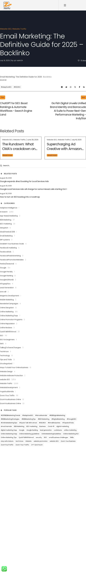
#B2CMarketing (43, 419)
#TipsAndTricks (68, 423)
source (3, 80)
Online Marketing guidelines (29, 434)
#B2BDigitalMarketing (57, 415)
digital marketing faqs (9, 430)
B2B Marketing (19, 426)
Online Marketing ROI (70, 434)
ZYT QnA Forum (37, 445)
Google (21, 430)
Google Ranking (32, 430)
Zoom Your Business (68, 441)
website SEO (5, 29)
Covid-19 (51, 426)
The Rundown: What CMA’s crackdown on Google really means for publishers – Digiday (18, 146)
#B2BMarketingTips (29, 419)
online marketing (70, 430)
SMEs (72, 437)
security (39, 437)
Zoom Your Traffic (22, 445)
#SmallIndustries (54, 423)
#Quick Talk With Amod (28, 423)
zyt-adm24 (18, 60)
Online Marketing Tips (9, 437)
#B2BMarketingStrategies (10, 419)
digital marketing (62, 426)
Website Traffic (19, 29)
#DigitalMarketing (58, 419)
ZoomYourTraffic (7, 445)
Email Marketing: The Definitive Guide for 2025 (21, 76)
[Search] (1, 165)
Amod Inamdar (6, 426)
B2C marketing (31, 426)
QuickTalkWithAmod (26, 437)
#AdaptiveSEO (6, 87)
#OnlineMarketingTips (9, 423)
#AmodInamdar (41, 415)
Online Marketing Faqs (9, 434)
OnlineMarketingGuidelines (51, 434)
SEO (45, 437)
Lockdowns (58, 430)
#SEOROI (17, 87)
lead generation (46, 430)
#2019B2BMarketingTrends (10, 415)
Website (28, 441)
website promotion (41, 441)
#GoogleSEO (71, 419)
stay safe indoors (7, 441)
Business (42, 426)
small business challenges (58, 437)
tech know (19, 441)
